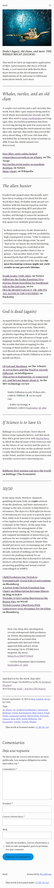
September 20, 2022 (36, 407)
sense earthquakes (32, 118)
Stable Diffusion (29, 718)
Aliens (9, 709)
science (6, 718)
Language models (17, 715)
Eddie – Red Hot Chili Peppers (31, 688)
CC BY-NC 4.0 (42, 727)
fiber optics (37, 712)
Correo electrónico (14, 816)
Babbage (7, 712)
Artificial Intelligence (26, 709)
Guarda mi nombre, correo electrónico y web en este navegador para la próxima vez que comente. (27, 846)
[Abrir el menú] (49, 5)
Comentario (10, 769)
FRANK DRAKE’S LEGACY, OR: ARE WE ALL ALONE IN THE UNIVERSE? (25, 291)
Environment (25, 712)
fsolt (5, 5)
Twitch (25, 721)
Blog (33, 699)
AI (4, 709)
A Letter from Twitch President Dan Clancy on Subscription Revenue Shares (26, 589)
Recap (47, 699)
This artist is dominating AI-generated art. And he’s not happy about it (25, 378)
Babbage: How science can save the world (27, 470)
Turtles (17, 721)
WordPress (45, 874)
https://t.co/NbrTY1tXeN (20, 656)
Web (5, 829)
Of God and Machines (15, 366)
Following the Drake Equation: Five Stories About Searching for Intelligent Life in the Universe (25, 283)
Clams (15, 712)
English (39, 699)
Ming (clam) (10, 171)
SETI (18, 718)
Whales (32, 721)
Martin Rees (42, 438)
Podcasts (44, 715)
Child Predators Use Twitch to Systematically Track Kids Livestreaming (27, 578)
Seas (13, 718)
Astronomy (43, 709)
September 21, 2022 (18, 665)
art (14, 709)
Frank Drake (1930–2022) (17, 276)
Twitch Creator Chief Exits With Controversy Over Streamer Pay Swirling (27, 606)
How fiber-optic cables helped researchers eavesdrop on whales (22, 155)
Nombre (8, 803)
